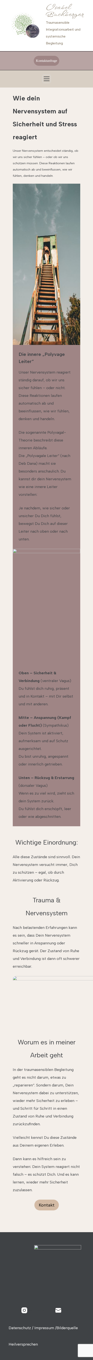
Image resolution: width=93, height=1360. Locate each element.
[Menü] (46, 79)
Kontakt (47, 1205)
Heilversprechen (23, 1344)
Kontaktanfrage (46, 61)
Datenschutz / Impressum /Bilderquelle (43, 1328)
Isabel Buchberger (64, 11)
